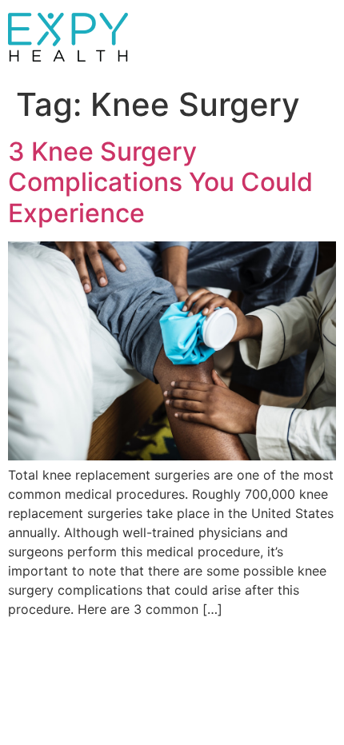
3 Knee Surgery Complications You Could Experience (160, 182)
